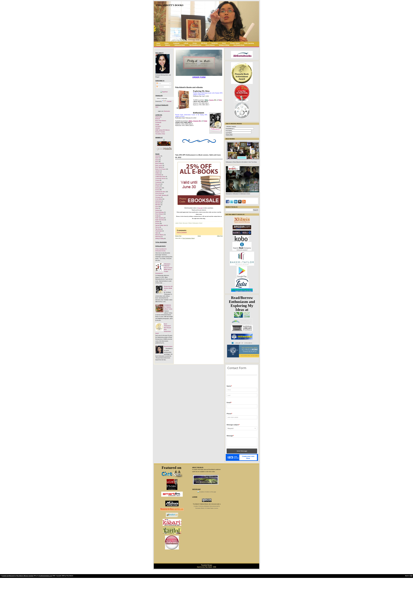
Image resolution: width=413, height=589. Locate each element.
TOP (411, 575)
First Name (229, 130)
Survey (157, 227)
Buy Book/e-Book (239, 45)
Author (167, 43)
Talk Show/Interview (195, 45)
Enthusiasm (158, 188)
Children (157, 173)
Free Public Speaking (160, 195)
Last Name (229, 132)
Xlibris (206, 100)
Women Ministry (159, 234)
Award (157, 159)
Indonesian (158, 201)
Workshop (158, 236)
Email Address (230, 128)
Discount (157, 184)
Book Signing (158, 167)
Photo (156, 208)
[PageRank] (164, 91)
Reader (157, 221)
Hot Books (158, 126)
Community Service (160, 178)
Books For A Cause (160, 169)
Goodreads (158, 122)
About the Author (168, 346)
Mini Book (204, 43)
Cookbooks (158, 182)
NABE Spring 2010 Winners (162, 130)
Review (157, 223)
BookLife (157, 118)
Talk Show (158, 229)
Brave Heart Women (160, 120)
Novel (224, 43)
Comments (161, 86)
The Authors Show (160, 133)
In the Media (158, 199)
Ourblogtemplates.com (45, 575)
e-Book (186, 43)
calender (157, 171)
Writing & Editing (224, 45)
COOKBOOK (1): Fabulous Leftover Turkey (168, 307)
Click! (156, 107)
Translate (168, 101)
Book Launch (158, 165)
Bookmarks (167, 111)
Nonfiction (215, 43)
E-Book (157, 186)
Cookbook (176, 43)
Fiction (195, 43)
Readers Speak (235, 43)
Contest (157, 180)
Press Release (210, 45)
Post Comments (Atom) (188, 238)
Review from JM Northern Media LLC (168, 288)
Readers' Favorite (160, 131)
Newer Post (178, 236)
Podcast (157, 210)
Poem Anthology (159, 212)
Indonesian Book (180, 45)
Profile (157, 216)
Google (157, 124)
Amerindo (157, 156)
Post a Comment (182, 232)
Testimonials (158, 231)
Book (156, 161)
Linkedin (157, 128)
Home (158, 43)
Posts (159, 83)
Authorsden (158, 117)
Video (156, 233)
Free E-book (158, 193)
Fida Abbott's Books (169, 5)
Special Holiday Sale (160, 225)
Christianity (158, 174)
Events (158, 45)
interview (157, 202)
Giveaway (158, 197)
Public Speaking (249, 43)
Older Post (220, 236)
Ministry (167, 45)
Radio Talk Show (159, 219)
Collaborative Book (160, 176)
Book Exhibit (158, 163)
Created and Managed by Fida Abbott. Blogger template (17, 575)
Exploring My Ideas (160, 191)
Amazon (211, 100)
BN (215, 100)
